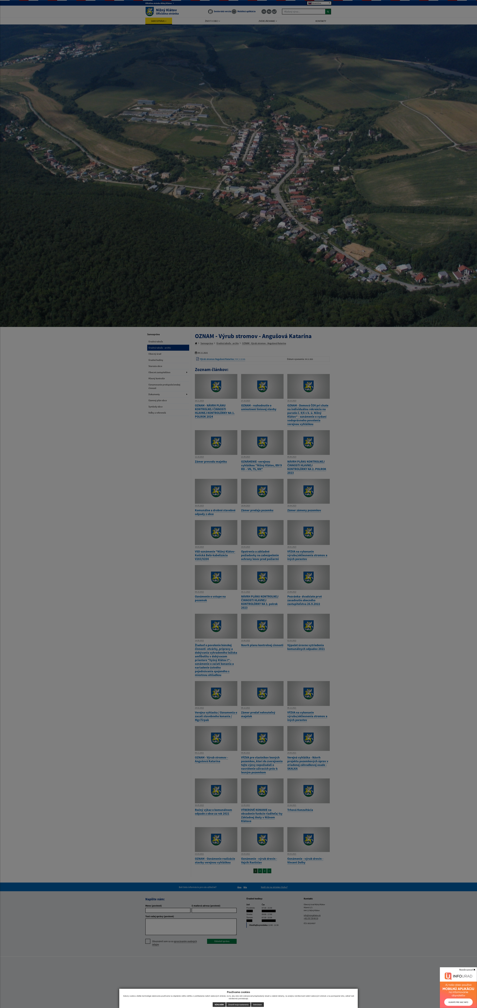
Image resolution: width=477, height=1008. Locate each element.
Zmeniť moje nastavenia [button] (238, 1005)
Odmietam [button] (257, 1005)
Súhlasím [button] (219, 1005)
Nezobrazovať (466, 969)
